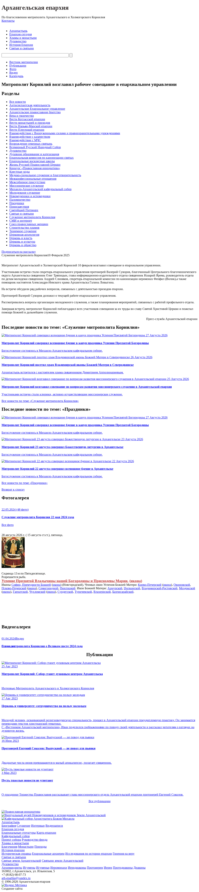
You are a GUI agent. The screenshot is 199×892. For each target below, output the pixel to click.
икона (136, 581)
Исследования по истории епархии (88, 853)
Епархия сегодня (20, 34)
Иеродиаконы (77, 867)
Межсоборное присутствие (27, 182)
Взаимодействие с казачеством (29, 136)
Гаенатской (20, 591)
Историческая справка (16, 853)
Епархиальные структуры (19, 832)
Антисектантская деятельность (29, 105)
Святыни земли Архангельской (62, 860)
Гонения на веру (123, 853)
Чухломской (37, 591)
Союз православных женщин (28, 224)
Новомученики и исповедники (30, 196)
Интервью (38, 825)
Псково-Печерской (14, 588)
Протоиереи (95, 867)
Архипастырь (18, 30)
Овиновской (182, 584)
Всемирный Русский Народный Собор (35, 147)
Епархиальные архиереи (48, 853)
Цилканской (132, 588)
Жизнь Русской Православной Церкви (34, 164)
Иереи (108, 867)
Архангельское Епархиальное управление (37, 108)
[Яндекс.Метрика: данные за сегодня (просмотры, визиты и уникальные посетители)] (14, 885)
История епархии (13, 850)
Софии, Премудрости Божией (31, 584)
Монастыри (26, 846)
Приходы (40, 846)
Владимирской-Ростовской (159, 588)
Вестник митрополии (23, 62)
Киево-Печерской (149, 584)
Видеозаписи (54, 825)
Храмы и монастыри (23, 37)
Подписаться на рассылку (19, 251)
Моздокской (187, 588)
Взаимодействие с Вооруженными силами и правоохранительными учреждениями (64, 133)
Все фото (8, 525)
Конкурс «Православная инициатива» (34, 168)
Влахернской (102, 591)
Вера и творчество (21, 115)
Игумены (29, 867)
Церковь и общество (22, 245)
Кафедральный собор (16, 836)
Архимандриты (12, 867)
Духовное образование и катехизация (34, 154)
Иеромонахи (58, 867)
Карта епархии (46, 832)
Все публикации (100, 801)
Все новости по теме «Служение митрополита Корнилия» (40, 401)
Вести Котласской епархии (27, 119)
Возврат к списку (13, 489)
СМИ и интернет (20, 220)
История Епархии (21, 44)
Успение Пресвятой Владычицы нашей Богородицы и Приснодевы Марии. (65, 581)
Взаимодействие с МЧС (25, 140)
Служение (23, 825)
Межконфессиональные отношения (32, 178)
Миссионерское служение (26, 185)
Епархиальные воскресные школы (32, 161)
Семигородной (48, 588)
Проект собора (11, 839)
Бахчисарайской (123, 591)
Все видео (8, 646)
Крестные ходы (19, 171)
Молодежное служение (24, 192)
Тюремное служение (23, 231)
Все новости (17, 101)
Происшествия (19, 206)
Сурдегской (65, 591)
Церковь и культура (22, 241)
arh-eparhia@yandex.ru (16, 878)
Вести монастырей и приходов (29, 122)
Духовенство (17, 41)
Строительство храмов (24, 227)
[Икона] (13, 567)
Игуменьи (43, 867)
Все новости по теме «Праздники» (25, 483)
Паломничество (19, 199)
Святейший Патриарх (23, 210)
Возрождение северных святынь (30, 143)
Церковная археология (24, 234)
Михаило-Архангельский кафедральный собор (40, 189)
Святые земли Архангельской (21, 860)
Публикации (17, 65)
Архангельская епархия (35, 7)
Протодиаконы (123, 867)
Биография (9, 825)
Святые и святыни (21, 48)
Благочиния (9, 846)
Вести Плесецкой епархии (26, 129)
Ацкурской (114, 588)
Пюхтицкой (67, 588)
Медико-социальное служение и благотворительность (45, 175)
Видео (13, 72)
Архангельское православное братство (35, 112)
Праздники (16, 203)
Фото (12, 69)
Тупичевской (83, 591)
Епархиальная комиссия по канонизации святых (41, 157)
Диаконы (140, 867)
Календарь (16, 76)
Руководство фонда (34, 839)
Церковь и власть (20, 238)
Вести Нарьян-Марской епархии (30, 126)
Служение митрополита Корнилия (32, 217)
